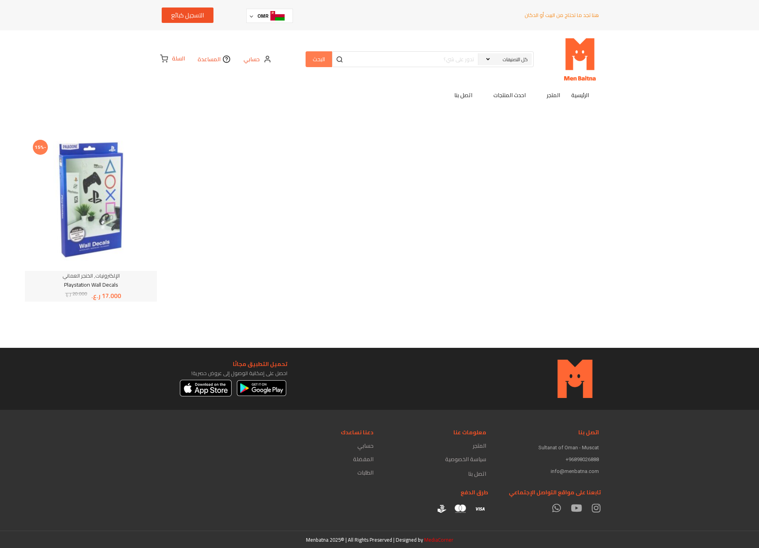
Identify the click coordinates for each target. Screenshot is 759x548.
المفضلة (363, 459)
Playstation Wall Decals (91, 285)
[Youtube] (576, 508)
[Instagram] (596, 508)
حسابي (365, 446)
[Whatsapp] (556, 508)
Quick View (119, 158)
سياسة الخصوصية (465, 459)
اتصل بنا (477, 474)
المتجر (479, 446)
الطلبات (365, 472)
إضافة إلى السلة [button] (119, 174)
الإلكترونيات (107, 275)
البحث (319, 59)
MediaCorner (438, 539)
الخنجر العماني (77, 275)
